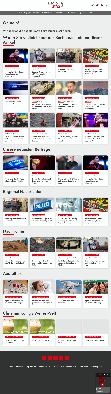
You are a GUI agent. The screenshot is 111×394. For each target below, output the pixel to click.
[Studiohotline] (18, 5)
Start (20, 13)
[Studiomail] (15, 5)
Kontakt (90, 13)
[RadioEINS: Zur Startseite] (55, 5)
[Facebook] (8, 5)
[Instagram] (11, 5)
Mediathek (71, 13)
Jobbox (82, 13)
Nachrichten (46, 13)
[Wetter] (102, 5)
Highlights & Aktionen (31, 13)
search (107, 5)
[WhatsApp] (4, 5)
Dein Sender (59, 13)
